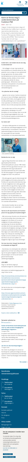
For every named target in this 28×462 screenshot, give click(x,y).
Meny (26, 4)
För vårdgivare (5, 415)
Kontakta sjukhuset (6, 410)
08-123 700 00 (8, 398)
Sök (24, 12)
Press (3, 418)
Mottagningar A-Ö (6, 425)
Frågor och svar (5, 427)
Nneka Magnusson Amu (15, 303)
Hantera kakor (8, 454)
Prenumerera (7, 322)
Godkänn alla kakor (9, 457)
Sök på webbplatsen (7, 10)
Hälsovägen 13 (8, 389)
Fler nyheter (23, 362)
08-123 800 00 (8, 384)
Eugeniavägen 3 (8, 403)
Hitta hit (3, 412)
